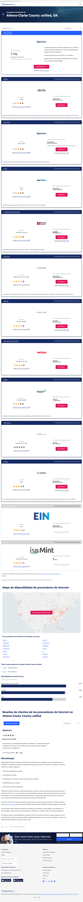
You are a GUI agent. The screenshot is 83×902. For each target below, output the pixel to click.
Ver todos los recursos (47, 860)
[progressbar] (33, 686)
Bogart (5, 651)
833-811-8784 (64, 285)
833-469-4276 (64, 241)
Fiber (4, 671)
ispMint (5, 542)
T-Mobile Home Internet (11, 212)
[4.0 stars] (20, 103)
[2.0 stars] (16, 103)
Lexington (45, 645)
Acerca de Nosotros (47, 870)
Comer (45, 648)
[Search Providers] (17, 858)
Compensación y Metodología (43, 894)
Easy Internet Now (9, 506)
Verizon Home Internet (11, 341)
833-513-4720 (64, 153)
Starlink (5, 301)
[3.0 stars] (18, 103)
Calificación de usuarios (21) (21, 534)
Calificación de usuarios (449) (21, 407)
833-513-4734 (44, 70)
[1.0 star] (13, 103)
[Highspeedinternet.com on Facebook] (43, 882)
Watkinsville (6, 645)
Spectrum (6, 122)
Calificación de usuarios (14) (21, 566)
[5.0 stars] (22, 103)
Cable (4, 668)
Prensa (44, 878)
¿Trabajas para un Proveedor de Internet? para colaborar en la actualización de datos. (26, 579)
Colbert (5, 654)
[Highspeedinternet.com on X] (46, 882)
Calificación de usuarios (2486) (21, 196)
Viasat (5, 380)
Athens (5, 640)
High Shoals (46, 643)
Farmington (6, 657)
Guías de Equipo (46, 855)
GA (6, 826)
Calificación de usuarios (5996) (21, 152)
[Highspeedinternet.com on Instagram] (49, 882)
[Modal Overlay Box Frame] (41, 838)
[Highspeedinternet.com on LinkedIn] (54, 882)
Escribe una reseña (11, 723)
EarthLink (6, 256)
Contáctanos (45, 875)
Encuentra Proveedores (6, 852)
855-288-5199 (64, 330)
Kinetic (5, 461)
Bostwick (45, 657)
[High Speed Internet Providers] (8, 4)
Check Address (40, 66)
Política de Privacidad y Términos (57, 894)
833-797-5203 (64, 490)
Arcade (45, 640)
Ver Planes (60, 105)
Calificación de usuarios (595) (21, 240)
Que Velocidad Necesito (6, 873)
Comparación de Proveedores (49, 852)
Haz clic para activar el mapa (41, 612)
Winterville (6, 643)
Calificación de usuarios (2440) (21, 107)
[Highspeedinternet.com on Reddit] (52, 882)
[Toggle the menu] (80, 4)
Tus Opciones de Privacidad (72, 894)
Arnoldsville (6, 648)
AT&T (5, 169)
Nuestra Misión (46, 873)
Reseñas (3, 855)
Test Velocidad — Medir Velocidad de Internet (11, 870)
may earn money (6, 1)
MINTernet (7, 423)
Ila (43, 651)
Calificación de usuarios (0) (21, 450)
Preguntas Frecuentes (47, 857)
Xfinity (5, 79)
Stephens (45, 654)
